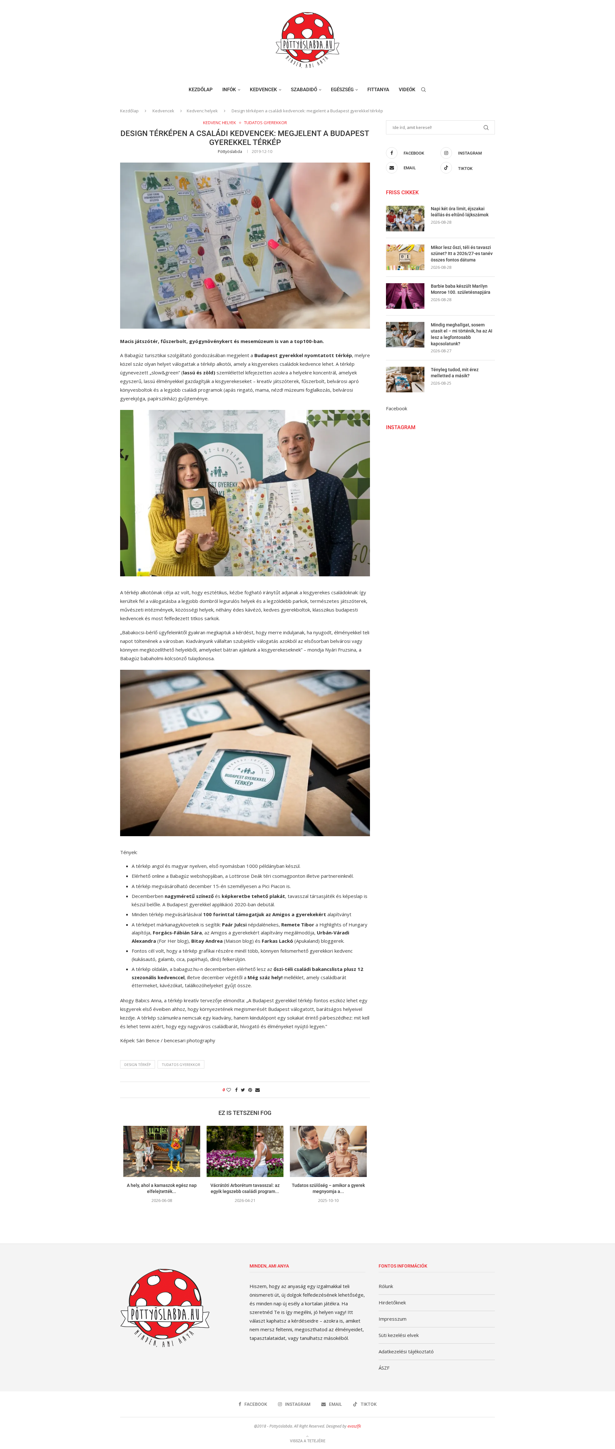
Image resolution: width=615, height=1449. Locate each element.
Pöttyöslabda (230, 151)
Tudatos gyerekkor (265, 122)
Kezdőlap (201, 89)
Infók (229, 89)
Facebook (396, 408)
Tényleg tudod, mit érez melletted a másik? (455, 373)
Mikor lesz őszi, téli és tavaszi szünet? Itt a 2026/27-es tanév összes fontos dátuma (462, 253)
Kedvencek (263, 89)
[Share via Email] (257, 1090)
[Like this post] (228, 1090)
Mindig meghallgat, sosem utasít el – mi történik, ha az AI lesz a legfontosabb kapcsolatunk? (461, 334)
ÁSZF (384, 1368)
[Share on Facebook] (236, 1090)
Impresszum (392, 1319)
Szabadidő (304, 89)
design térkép (137, 1064)
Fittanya (378, 89)
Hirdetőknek (392, 1302)
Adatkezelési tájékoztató (406, 1351)
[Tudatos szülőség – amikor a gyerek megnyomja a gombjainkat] (328, 1151)
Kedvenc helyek (202, 111)
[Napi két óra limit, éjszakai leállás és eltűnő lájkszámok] (405, 218)
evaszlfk (354, 1426)
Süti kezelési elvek (399, 1335)
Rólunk (386, 1286)
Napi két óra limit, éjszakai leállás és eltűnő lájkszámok (459, 212)
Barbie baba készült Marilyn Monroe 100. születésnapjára (460, 289)
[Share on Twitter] (243, 1090)
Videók (407, 89)
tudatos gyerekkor (181, 1064)
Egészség (342, 89)
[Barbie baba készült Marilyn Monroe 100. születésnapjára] (405, 296)
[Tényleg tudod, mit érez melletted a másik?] (405, 379)
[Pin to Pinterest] (250, 1090)
